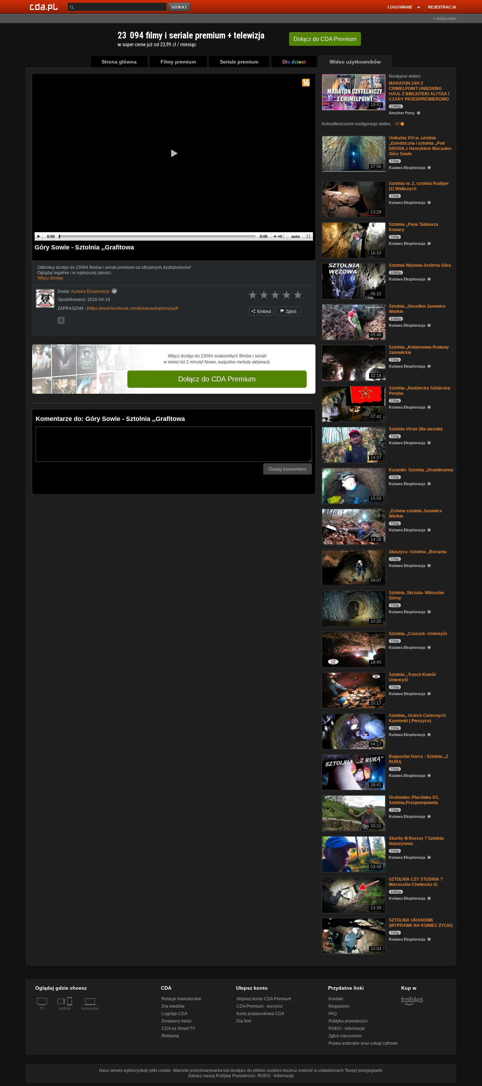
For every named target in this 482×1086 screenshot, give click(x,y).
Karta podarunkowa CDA (260, 1013)
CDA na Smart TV (178, 1028)
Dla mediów (173, 1006)
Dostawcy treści (177, 1021)
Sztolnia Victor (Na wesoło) (415, 429)
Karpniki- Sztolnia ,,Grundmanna (421, 469)
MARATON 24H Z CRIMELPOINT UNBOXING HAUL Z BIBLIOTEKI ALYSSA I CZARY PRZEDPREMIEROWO (419, 91)
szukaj (179, 7)
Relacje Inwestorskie (181, 998)
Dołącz (325, 39)
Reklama (170, 1035)
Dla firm (243, 1021)
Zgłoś (290, 311)
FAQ (333, 1013)
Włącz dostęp (50, 278)
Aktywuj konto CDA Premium (263, 998)
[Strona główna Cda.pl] (45, 6)
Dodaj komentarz (288, 469)
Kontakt (336, 998)
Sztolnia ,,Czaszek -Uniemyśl (418, 633)
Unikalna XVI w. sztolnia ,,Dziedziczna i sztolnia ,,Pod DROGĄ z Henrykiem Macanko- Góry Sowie (420, 145)
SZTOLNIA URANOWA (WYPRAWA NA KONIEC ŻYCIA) (421, 923)
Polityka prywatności (348, 1021)
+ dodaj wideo (444, 18)
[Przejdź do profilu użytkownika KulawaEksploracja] (45, 298)
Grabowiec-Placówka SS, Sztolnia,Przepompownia (414, 800)
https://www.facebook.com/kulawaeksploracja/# (133, 308)
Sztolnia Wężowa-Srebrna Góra (420, 265)
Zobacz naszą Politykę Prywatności (221, 1075)
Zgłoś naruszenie (345, 1035)
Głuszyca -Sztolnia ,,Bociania (418, 551)
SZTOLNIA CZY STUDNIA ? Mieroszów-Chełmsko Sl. (416, 882)
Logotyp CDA (174, 1013)
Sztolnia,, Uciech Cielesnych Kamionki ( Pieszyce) (417, 718)
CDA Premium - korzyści (259, 1006)
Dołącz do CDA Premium (217, 379)
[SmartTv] (70, 1012)
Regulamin (339, 1006)
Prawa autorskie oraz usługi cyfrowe (363, 1043)
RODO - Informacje (276, 1075)
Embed (263, 311)
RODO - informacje (347, 1028)
